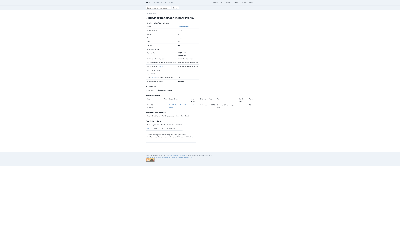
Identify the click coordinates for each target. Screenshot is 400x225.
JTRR (159, 3)
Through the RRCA (179, 155)
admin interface (163, 157)
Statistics (236, 3)
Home (148, 13)
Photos (228, 3)
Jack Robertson (183, 27)
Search (244, 3)
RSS (192, 157)
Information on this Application (179, 157)
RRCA (170, 155)
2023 (161, 66)
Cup (222, 3)
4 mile (193, 105)
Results (215, 3)
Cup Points (154, 77)
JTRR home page (151, 157)
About (251, 3)
